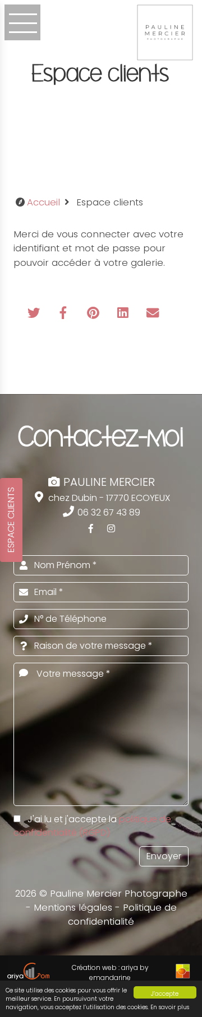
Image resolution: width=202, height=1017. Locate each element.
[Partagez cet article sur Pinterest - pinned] (94, 314)
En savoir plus (169, 1007)
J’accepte (164, 994)
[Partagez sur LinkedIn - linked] (124, 314)
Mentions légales (73, 907)
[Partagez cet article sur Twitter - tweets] (35, 314)
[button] (22, 22)
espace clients (10, 519)
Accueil (43, 202)
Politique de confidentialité (122, 914)
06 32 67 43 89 (107, 512)
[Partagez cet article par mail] (152, 314)
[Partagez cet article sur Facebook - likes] (65, 314)
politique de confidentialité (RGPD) (92, 826)
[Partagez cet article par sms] (33, 337)
